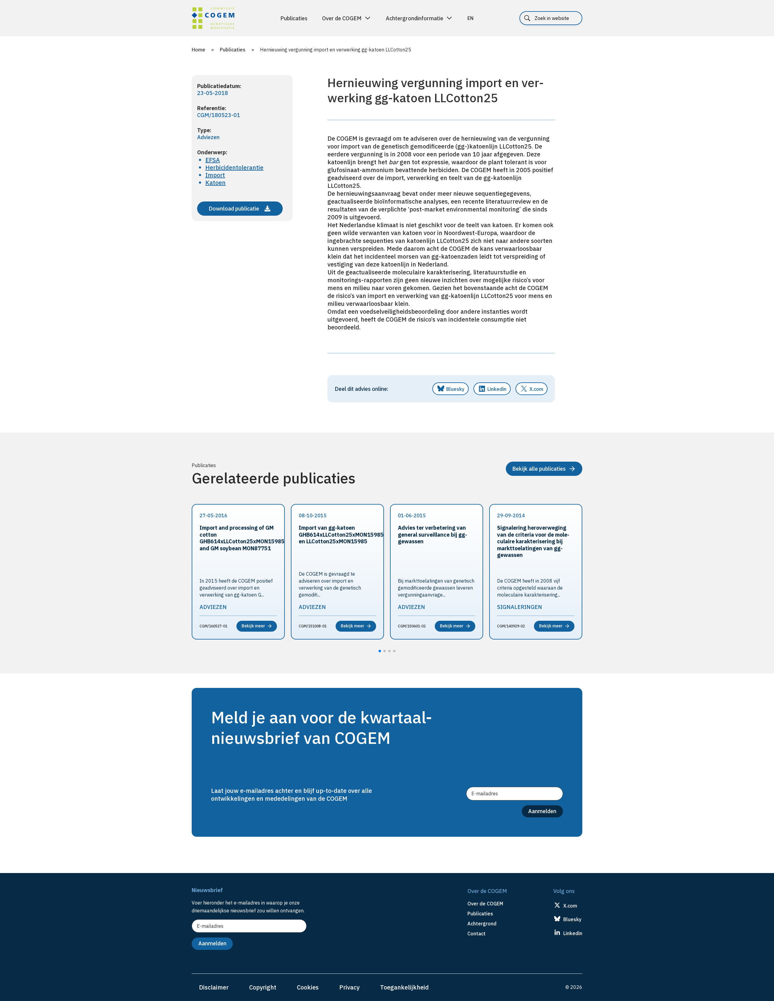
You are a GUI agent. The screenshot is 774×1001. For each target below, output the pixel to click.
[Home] (213, 19)
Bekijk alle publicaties (539, 468)
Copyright (262, 987)
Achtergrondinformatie (414, 18)
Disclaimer (214, 987)
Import (215, 175)
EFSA (212, 160)
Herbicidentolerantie (234, 167)
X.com (536, 389)
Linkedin (496, 389)
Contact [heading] (476, 934)
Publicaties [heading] (480, 914)
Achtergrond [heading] (481, 924)
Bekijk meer (253, 626)
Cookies (308, 987)
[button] (380, 651)
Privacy (349, 987)
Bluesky (455, 389)
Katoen (215, 182)
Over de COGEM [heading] (485, 904)
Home (198, 50)
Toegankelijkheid (404, 987)
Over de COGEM (342, 18)
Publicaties (293, 18)
